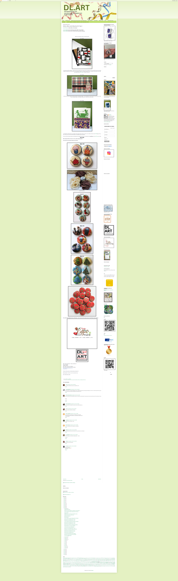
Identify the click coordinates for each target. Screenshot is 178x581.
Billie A (67, 441)
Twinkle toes (93, 564)
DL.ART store (96, 136)
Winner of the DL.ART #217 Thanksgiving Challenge (71, 524)
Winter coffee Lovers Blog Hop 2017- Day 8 (69, 519)
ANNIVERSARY (113, 558)
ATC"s (66, 559)
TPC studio (66, 564)
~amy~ (67, 408)
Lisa (66, 384)
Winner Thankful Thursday (73, 565)
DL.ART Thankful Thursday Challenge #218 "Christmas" (71, 518)
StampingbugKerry (68, 389)
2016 (64, 549)
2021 (64, 503)
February (66, 546)
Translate (110, 64)
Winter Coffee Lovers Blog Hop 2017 (69, 532)
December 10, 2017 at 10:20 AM (71, 384)
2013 (64, 552)
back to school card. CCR (107, 565)
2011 (64, 554)
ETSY (105, 20)
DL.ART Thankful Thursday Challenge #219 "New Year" (71, 511)
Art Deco (95, 559)
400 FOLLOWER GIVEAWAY (66, 558)
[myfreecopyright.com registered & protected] (109, 290)
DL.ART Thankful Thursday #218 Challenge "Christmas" (71, 521)
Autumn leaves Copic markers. (92, 560)
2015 (64, 550)
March (65, 545)
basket (111, 565)
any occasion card (102, 565)
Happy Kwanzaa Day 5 (67, 509)
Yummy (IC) (90, 565)
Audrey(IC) (108, 559)
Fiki (67, 448)
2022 (64, 502)
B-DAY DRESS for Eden (98, 560)
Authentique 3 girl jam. (69, 560)
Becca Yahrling (68, 413)
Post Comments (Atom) (69, 480)
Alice (70, 559)
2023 (64, 501)
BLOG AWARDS (90, 20)
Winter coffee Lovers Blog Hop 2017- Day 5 (69, 523)
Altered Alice (82, 559)
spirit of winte (81, 72)
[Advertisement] (82, 471)
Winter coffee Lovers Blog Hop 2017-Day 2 (69, 531)
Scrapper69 (67, 434)
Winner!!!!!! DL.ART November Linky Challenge (70, 534)
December (66, 508)
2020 (64, 504)
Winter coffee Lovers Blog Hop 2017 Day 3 (69, 530)
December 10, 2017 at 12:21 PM (72, 408)
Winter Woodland (83, 565)
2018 (64, 506)
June (65, 542)
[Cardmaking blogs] (109, 355)
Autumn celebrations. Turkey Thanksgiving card (78, 560)
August (65, 540)
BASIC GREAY (107, 560)
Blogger (92, 570)
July (65, 541)
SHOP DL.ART (101, 20)
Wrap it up (87, 565)
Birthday (105, 137)
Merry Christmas (66, 517)
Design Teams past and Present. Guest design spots (78, 20)
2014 (64, 551)
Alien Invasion (73, 559)
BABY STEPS (103, 560)
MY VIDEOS (95, 20)
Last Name (105, 134)
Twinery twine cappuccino (88, 564)
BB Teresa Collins (112, 560)
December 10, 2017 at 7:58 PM (74, 434)
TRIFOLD (74, 564)
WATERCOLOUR (110, 564)
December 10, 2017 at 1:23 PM (74, 413)
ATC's (68, 559)
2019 (64, 505)
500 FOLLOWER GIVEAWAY (82, 558)
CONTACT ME (67, 20)
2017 (64, 507)
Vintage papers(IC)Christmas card (103, 564)
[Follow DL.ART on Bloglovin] (108, 146)
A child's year (106, 558)
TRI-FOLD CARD (70, 564)
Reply (66, 392)
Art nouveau (98, 559)
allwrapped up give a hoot (96, 565)
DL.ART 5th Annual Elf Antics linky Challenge (70, 533)
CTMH (96, 133)
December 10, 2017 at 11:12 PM (72, 441)
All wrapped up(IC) (78, 559)
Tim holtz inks (83, 564)
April (65, 544)
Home (63, 20)
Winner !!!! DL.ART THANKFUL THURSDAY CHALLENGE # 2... (72, 510)
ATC (64, 559)
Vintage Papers (97, 564)
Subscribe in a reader (106, 266)
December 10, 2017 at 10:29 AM (75, 389)
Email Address (106, 129)
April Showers (91, 559)
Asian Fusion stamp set (103, 559)
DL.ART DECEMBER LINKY (67, 535)
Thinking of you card (78, 564)
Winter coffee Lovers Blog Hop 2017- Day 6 (69, 522)
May (65, 543)
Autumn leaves (86, 560)
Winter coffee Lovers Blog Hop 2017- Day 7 (69, 520)
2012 (64, 553)
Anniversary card (87, 559)
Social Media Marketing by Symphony (108, 335)
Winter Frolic (78, 565)
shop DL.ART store (110, 20)
